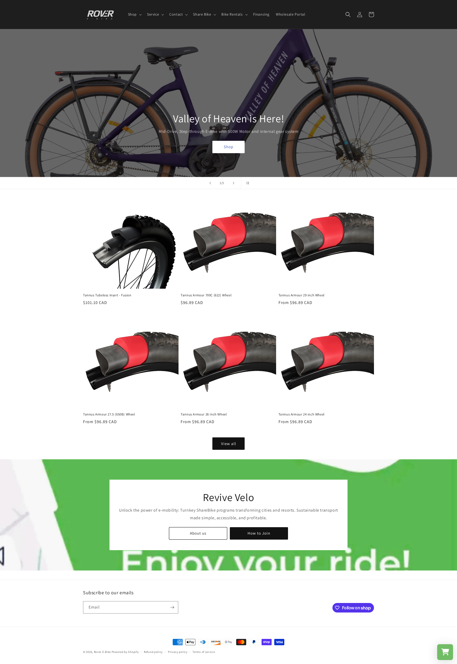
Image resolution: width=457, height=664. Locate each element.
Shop (228, 146)
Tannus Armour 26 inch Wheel (204, 414)
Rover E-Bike (102, 652)
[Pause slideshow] (247, 183)
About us (198, 533)
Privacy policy (178, 652)
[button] (134, 14)
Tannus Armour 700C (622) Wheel (206, 295)
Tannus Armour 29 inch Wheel (301, 295)
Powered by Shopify (125, 652)
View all (228, 443)
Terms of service (204, 652)
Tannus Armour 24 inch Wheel (301, 414)
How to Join (259, 533)
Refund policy (153, 652)
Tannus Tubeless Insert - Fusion (107, 295)
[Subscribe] (172, 607)
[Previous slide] (210, 183)
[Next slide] (233, 183)
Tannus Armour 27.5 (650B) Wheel (109, 414)
